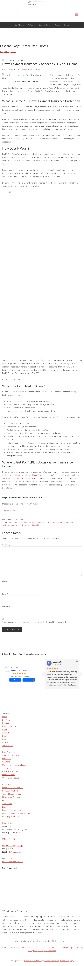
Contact (5, 732)
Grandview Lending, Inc (41, 941)
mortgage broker (25, 525)
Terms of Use (6, 947)
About (4, 729)
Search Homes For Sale (11, 794)
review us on (27, 680)
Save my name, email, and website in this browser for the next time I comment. (34, 622)
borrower (15, 522)
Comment (6, 545)
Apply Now (32, 4)
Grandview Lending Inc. (33, 961)
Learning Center (9, 726)
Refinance (6, 723)
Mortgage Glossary (10, 816)
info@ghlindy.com (15, 852)
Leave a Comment (34, 69)
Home (4, 716)
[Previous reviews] (44, 674)
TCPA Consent (33, 947)
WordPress (64, 961)
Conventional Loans (10, 755)
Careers (5, 739)
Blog (4, 736)
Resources (6, 784)
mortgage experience (11, 478)
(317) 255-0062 (8, 839)
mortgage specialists (21, 475)
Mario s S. (56, 662)
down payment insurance (41, 522)
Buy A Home (7, 720)
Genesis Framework (51, 961)
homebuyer (14, 525)
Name (5, 581)
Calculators (7, 803)
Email (5, 594)
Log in (72, 961)
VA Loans (6, 761)
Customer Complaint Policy (70, 947)
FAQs (4, 800)
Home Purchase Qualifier (12, 787)
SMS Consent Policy (48, 947)
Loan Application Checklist (13, 810)
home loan (70, 522)
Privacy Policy (20, 947)
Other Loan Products (11, 778)
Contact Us (7, 823)
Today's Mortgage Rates (8, 52)
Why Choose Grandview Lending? (16, 813)
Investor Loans (8, 774)
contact (5, 475)
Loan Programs (8, 752)
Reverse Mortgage (10, 771)
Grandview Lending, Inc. (21, 670)
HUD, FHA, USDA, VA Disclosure (42, 950)
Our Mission (7, 745)
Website (6, 606)
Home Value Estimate (11, 797)
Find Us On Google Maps (12, 845)
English (34, 2)
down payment (25, 522)
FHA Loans (6, 758)
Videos (5, 742)
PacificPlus (36, 525)
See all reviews (15, 680)
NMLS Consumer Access (12, 861)
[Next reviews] (80, 674)
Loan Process (7, 807)
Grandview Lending (40, 475)
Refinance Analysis (10, 791)
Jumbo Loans (7, 768)
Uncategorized (17, 519)
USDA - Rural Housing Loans (14, 765)
